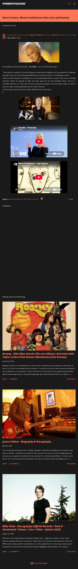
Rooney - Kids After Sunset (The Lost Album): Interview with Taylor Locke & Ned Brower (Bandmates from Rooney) (38, 355)
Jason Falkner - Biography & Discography (26, 441)
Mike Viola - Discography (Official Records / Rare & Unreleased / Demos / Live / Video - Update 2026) (32, 528)
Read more (71, 379)
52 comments (14, 464)
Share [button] (71, 199)
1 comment (13, 379)
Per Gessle (27, 199)
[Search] (69, 3)
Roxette (35, 199)
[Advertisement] (39, 275)
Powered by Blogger (40, 563)
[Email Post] (42, 199)
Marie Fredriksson (15, 199)
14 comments (14, 552)
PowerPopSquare (13, 3)
